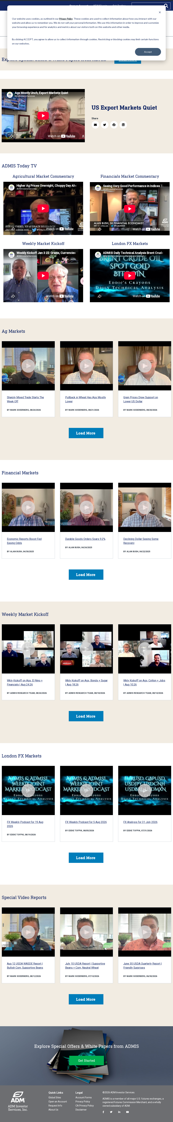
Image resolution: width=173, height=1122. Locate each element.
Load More (85, 433)
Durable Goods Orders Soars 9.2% (85, 539)
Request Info (55, 1105)
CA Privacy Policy (85, 1105)
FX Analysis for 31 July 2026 (140, 822)
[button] (95, 125)
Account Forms (84, 1097)
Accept (148, 51)
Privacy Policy (83, 1101)
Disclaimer (81, 1109)
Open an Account (57, 1101)
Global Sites (54, 1097)
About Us (53, 1109)
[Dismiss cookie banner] (160, 12)
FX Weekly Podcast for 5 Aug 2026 (86, 822)
